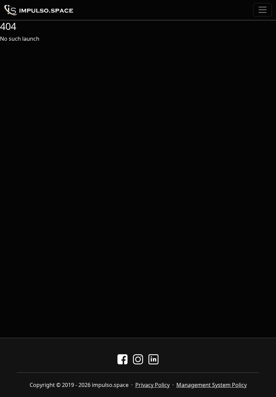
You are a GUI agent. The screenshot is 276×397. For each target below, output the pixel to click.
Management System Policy (211, 385)
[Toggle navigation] (262, 9)
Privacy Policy (152, 385)
